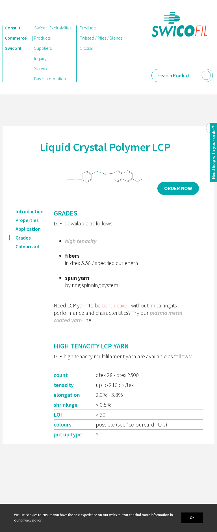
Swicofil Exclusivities (52, 28)
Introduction (30, 211)
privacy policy (31, 520)
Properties (27, 220)
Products (42, 38)
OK (192, 517)
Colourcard (27, 246)
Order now (178, 188)
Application (28, 229)
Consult (13, 28)
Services (42, 68)
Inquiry (40, 58)
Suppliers (43, 48)
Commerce (16, 38)
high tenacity (80, 240)
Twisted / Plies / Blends (101, 38)
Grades (23, 237)
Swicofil (13, 48)
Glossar (86, 48)
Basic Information (50, 78)
